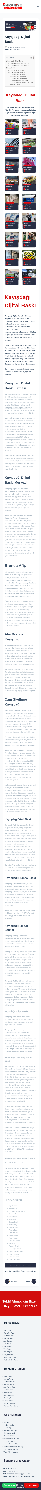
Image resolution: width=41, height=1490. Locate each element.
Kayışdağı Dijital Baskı (15, 61)
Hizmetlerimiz (17, 84)
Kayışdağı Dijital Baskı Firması (20, 63)
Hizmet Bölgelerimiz (12, 49)
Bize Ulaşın (32, 1485)
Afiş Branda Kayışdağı (17, 70)
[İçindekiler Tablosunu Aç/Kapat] (30, 58)
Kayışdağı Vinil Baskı (19, 74)
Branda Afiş (11, 68)
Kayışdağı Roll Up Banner (20, 78)
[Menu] (38, 6)
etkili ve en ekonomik (12, 664)
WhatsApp (10, 1485)
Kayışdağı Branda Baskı (19, 76)
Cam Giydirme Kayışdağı (18, 72)
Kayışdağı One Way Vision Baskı (24, 82)
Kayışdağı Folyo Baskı (22, 80)
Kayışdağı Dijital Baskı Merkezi (20, 65)
